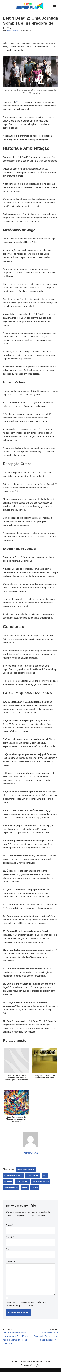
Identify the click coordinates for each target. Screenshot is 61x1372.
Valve (19, 102)
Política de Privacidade (31, 1361)
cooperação (33, 1175)
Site (8, 1249)
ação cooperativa (25, 1169)
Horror (8, 1181)
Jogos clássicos (41, 1181)
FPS (44, 1175)
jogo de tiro (22, 1181)
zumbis (35, 1187)
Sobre (48, 1361)
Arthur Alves (12, 31)
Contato (13, 1361)
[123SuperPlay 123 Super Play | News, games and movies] (30, 5)
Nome (9, 1225)
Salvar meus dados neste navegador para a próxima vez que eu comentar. (27, 1304)
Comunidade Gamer (13, 1175)
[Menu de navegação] (54, 5)
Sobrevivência (11, 1187)
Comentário (12, 1261)
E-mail (10, 1237)
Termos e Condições (31, 1365)
